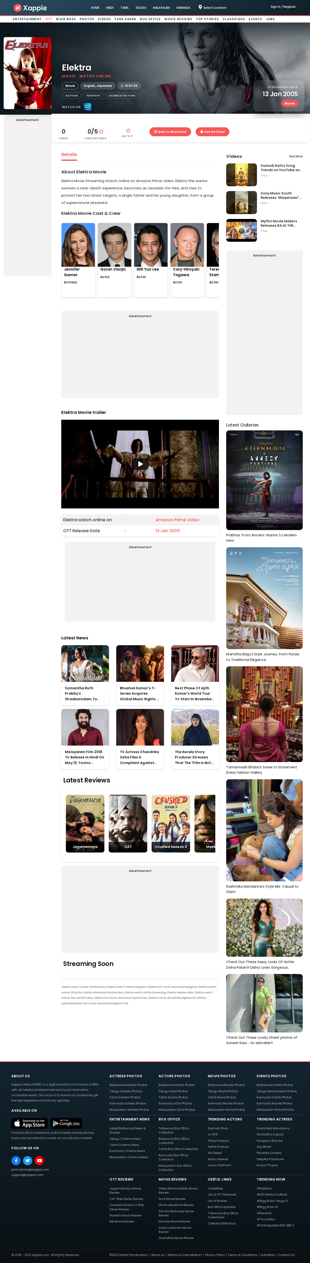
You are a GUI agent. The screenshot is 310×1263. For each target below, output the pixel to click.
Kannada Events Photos (274, 1097)
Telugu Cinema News (125, 1139)
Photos (87, 19)
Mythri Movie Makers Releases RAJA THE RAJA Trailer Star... (279, 223)
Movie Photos (222, 1076)
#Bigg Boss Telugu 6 (272, 1201)
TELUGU (140, 8)
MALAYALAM (161, 8)
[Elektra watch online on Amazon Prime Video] (87, 107)
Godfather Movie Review (176, 1238)
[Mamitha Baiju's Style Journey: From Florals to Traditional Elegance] (264, 597)
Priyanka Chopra (269, 1153)
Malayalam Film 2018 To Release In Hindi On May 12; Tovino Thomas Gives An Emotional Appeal (84, 757)
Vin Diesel (215, 1153)
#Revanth (264, 1213)
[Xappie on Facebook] (16, 1160)
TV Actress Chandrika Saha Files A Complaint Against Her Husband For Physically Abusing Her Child (140, 757)
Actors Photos (174, 1076)
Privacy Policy (215, 1255)
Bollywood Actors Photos (177, 1085)
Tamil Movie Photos (222, 1097)
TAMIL (124, 8)
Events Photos (272, 1076)
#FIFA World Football (272, 1194)
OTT (49, 19)
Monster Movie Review (174, 1221)
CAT (128, 846)
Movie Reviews (178, 19)
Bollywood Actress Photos (128, 1085)
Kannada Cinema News (127, 1151)
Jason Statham (219, 1165)
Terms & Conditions (242, 1255)
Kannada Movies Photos (226, 1103)
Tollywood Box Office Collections (223, 1215)
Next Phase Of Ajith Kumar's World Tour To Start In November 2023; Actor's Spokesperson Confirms (194, 694)
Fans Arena (125, 19)
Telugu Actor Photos (173, 1091)
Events (255, 19)
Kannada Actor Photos (175, 1103)
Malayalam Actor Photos (177, 1110)
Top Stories (207, 19)
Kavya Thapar (267, 1165)
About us (157, 1255)
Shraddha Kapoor (270, 1134)
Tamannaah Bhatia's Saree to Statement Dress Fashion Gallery (261, 770)
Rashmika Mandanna (273, 1128)
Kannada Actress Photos (127, 1103)
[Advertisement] (27, 200)
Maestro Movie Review (125, 1215)
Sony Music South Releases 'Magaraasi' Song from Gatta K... (280, 195)
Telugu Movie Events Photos (277, 1091)
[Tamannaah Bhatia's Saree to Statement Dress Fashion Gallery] (264, 713)
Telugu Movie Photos (223, 1091)
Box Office (150, 19)
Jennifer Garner (72, 272)
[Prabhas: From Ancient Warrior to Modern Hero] (264, 480)
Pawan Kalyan (218, 1141)
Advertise (267, 1255)
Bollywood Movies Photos (226, 1085)
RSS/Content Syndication (128, 1255)
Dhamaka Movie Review (176, 1205)
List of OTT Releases (222, 1194)
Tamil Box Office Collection (178, 1149)
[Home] (30, 7)
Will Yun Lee (148, 269)
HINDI (110, 8)
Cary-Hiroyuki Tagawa (186, 272)
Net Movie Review (121, 1221)
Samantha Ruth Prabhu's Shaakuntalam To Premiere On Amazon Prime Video (84, 694)
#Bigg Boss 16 (267, 1207)
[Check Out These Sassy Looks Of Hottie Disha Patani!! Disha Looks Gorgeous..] (264, 927)
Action (71, 95)
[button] (140, 464)
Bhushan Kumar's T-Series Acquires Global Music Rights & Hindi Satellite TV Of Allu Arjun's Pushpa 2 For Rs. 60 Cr (139, 694)
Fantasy (93, 95)
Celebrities (215, 1188)
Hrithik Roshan (218, 1147)
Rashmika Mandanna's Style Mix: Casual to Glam (262, 889)
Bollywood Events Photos (275, 1085)
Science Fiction (122, 95)
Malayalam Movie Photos (226, 1110)
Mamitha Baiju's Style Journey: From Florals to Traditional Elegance (262, 657)
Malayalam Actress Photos (129, 1110)
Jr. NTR (212, 1134)
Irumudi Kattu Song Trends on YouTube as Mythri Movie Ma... (280, 167)
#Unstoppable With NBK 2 (275, 1225)
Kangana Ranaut (270, 1141)
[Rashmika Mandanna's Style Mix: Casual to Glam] (264, 829)
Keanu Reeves (218, 1159)
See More (296, 156)
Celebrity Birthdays (222, 1223)
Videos (104, 19)
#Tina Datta (266, 1219)
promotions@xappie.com (30, 1169)
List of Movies (217, 1201)
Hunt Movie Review (172, 1199)
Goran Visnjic (113, 269)
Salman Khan (218, 1128)
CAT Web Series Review (126, 1199)
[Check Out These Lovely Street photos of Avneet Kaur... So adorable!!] (264, 1003)
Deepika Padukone (270, 1159)
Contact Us (286, 1255)
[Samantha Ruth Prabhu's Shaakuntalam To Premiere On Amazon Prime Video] (85, 663)
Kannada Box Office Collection (173, 1157)
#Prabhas (264, 1188)
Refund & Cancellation (185, 1255)
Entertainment (27, 19)
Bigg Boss (66, 19)
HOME (95, 8)
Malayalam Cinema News (128, 1157)
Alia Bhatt (264, 1147)
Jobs (270, 19)
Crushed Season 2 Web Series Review (126, 1207)
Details (69, 154)
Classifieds (234, 19)
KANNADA (183, 8)
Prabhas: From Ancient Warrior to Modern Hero (261, 538)
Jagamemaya (85, 846)
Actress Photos (125, 1076)
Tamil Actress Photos (124, 1097)
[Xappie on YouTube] (39, 1160)
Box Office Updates (222, 1207)
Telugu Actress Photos (125, 1091)
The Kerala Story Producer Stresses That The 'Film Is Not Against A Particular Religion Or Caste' (193, 757)
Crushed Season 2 (171, 846)
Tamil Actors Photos (173, 1097)
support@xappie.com (27, 1175)
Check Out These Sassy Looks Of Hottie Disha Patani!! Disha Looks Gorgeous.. (260, 964)
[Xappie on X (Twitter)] (27, 1160)
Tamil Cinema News (124, 1145)
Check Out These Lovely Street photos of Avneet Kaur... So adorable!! (261, 1040)
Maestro (213, 846)
